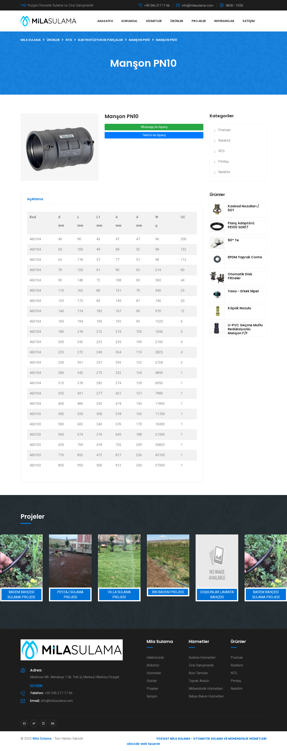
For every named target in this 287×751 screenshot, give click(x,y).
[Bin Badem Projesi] (143, 561)
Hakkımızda (155, 658)
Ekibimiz (153, 665)
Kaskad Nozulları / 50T (243, 208)
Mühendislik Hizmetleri (206, 689)
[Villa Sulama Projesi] (94, 561)
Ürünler (176, 21)
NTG (221, 151)
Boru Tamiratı (198, 673)
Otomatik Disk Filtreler (240, 276)
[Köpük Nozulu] (217, 312)
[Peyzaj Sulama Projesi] (45, 561)
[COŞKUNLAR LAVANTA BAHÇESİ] (192, 561)
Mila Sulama (42, 739)
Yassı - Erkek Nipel (243, 291)
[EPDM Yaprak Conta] (217, 261)
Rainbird (224, 140)
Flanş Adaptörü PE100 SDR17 (241, 225)
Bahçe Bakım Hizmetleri (206, 696)
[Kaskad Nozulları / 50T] (217, 210)
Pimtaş (223, 161)
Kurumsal (129, 21)
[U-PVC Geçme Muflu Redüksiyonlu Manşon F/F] (217, 329)
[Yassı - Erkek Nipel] (217, 295)
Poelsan (224, 130)
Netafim (224, 172)
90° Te (233, 240)
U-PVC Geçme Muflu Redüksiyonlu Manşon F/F (245, 329)
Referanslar (224, 21)
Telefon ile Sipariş (154, 135)
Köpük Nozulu (239, 308)
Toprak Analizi (199, 681)
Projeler (199, 21)
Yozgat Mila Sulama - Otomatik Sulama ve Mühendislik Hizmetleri (211, 739)
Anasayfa (105, 21)
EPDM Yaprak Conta (245, 257)
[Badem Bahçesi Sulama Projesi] (240, 561)
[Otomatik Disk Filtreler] (217, 278)
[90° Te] (217, 244)
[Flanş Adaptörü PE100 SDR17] (217, 227)
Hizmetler (154, 21)
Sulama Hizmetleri (202, 658)
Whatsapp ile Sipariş (154, 127)
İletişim (249, 21)
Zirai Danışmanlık (201, 665)
